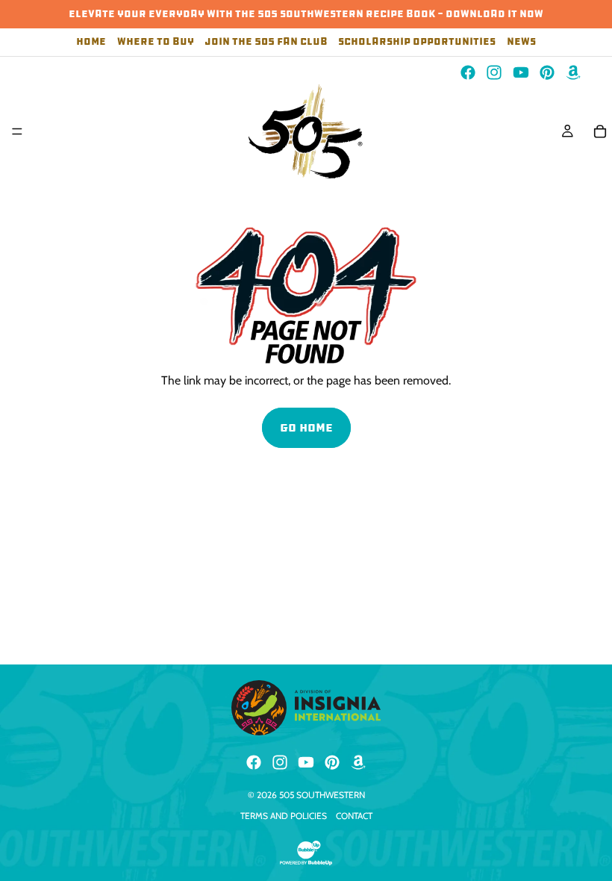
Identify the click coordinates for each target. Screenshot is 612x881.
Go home (306, 427)
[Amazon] (573, 72)
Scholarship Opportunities (417, 42)
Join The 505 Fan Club (266, 42)
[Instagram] (494, 72)
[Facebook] (468, 72)
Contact (354, 815)
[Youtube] (521, 72)
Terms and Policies (283, 815)
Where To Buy (155, 42)
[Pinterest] (547, 72)
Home (91, 42)
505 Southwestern (322, 794)
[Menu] (17, 131)
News (521, 42)
